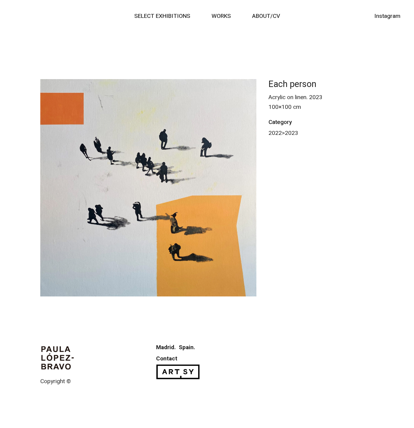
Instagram (387, 16)
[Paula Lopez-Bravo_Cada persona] (148, 187)
